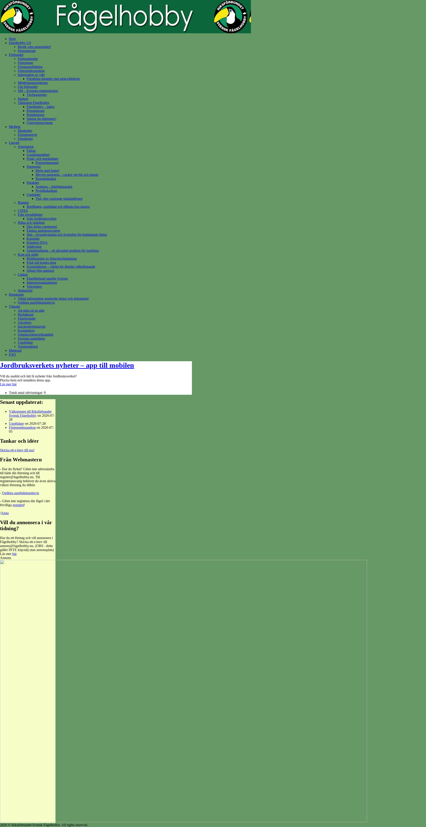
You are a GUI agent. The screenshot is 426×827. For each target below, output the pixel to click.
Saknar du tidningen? (41, 119)
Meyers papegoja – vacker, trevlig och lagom (67, 175)
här (14, 554)
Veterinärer (34, 286)
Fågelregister (27, 318)
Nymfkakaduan (46, 190)
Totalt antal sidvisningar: (26, 393)
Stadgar (23, 99)
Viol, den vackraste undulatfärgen (59, 198)
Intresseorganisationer (42, 282)
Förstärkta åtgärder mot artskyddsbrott (53, 79)
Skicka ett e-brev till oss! (17, 450)
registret (18, 505)
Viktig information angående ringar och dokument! (53, 298)
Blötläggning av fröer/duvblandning (52, 258)
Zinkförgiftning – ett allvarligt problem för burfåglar (63, 250)
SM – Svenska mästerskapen (38, 91)
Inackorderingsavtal (31, 326)
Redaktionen (35, 115)
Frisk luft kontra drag (41, 262)
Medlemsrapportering (33, 83)
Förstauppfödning (30, 67)
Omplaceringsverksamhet (35, 334)
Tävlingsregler (37, 95)
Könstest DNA (37, 242)
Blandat (23, 202)
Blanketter (25, 131)
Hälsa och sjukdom (31, 222)
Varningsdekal (28, 346)
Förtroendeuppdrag (31, 71)
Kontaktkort (26, 330)
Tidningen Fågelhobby (33, 103)
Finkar (31, 151)
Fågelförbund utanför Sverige (47, 278)
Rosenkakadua (46, 178)
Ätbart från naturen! (40, 270)
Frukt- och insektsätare (42, 159)
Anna (5, 513)
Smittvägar (34, 246)
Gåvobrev (25, 322)
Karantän (33, 238)
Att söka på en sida (31, 310)
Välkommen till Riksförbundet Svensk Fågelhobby (30, 413)
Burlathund (26, 314)
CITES (23, 210)
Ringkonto (16, 294)
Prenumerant (27, 51)
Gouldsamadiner (38, 155)
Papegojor (34, 167)
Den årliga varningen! (42, 226)
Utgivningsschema (40, 123)
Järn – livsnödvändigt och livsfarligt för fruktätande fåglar (67, 234)
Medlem (14, 127)
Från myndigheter (30, 214)
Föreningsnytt (27, 135)
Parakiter (33, 182)
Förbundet (16, 55)
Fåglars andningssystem (43, 230)
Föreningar (25, 63)
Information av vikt (31, 75)
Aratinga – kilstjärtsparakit (54, 186)
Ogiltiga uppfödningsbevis (36, 302)
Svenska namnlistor (31, 338)
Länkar (23, 274)
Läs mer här (8, 384)
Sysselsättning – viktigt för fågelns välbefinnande (61, 266)
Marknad (15, 350)
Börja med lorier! (47, 171)
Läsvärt (14, 143)
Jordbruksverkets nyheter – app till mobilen (67, 365)
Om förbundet (27, 87)
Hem (12, 39)
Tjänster (14, 306)
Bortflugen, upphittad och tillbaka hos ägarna (58, 206)
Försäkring (25, 139)
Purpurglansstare (47, 163)
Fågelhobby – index (41, 107)
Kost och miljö (28, 254)
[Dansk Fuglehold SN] (183, 821)
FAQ (12, 354)
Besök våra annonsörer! (34, 47)
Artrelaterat (26, 147)
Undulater (34, 194)
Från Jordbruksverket (41, 218)
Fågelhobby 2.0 (20, 43)
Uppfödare (25, 342)
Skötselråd (25, 290)
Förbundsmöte (28, 59)
